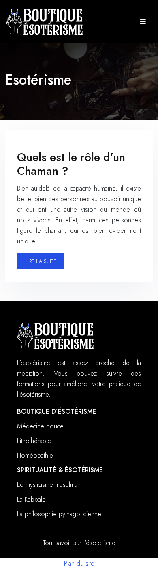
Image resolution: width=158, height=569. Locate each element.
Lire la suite (40, 261)
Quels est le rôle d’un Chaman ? (71, 164)
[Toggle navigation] (143, 21)
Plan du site (79, 563)
